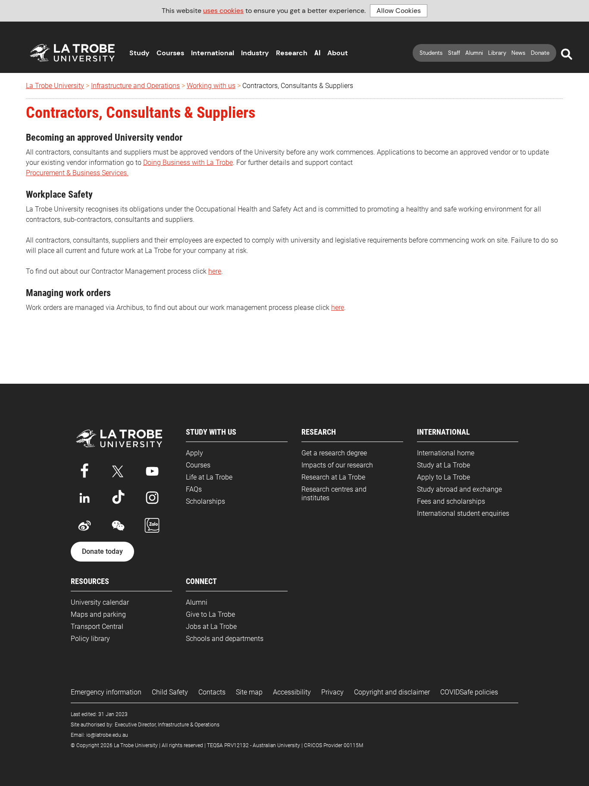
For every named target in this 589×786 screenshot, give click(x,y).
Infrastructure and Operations (135, 86)
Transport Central (97, 626)
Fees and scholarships (451, 501)
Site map (249, 692)
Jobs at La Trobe (211, 626)
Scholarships (205, 501)
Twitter (118, 469)
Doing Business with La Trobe (188, 162)
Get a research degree (334, 453)
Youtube (152, 469)
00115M (353, 745)
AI (317, 53)
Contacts (212, 692)
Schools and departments (224, 638)
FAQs (194, 489)
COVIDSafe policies (469, 692)
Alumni (474, 53)
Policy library (90, 638)
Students (431, 53)
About (337, 52)
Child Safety (170, 692)
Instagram (152, 497)
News (518, 53)
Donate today (102, 551)
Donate (540, 53)
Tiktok (118, 497)
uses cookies (223, 10)
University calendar (100, 602)
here (214, 271)
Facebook (84, 469)
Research (291, 52)
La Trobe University (55, 86)
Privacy (332, 692)
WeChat (118, 526)
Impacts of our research (337, 465)
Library (497, 53)
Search (566, 54)
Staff (454, 53)
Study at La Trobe (443, 465)
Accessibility (292, 692)
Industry (255, 52)
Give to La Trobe (210, 614)
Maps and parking (98, 614)
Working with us (211, 86)
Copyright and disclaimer (392, 692)
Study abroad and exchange (459, 489)
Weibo (84, 526)
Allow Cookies (398, 10)
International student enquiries (463, 513)
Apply (194, 453)
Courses (170, 52)
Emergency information (106, 692)
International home (445, 453)
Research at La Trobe (333, 477)
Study (139, 52)
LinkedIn (84, 497)
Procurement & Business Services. (77, 173)
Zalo (152, 526)
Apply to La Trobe (443, 477)
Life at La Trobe (209, 477)
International (212, 52)
